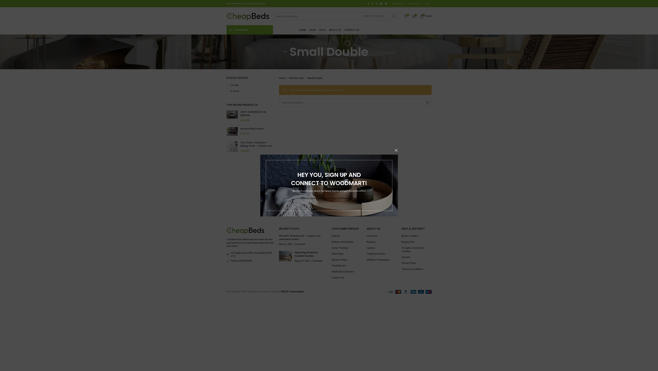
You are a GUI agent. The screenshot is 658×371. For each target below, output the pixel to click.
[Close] (396, 150)
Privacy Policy (348, 198)
